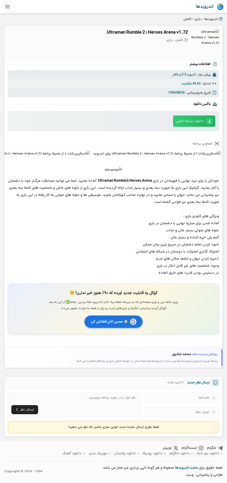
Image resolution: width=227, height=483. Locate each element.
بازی (198, 19)
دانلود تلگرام (179, 453)
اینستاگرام (189, 448)
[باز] (7, 6)
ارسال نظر (27, 409)
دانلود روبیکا (152, 453)
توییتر (167, 448)
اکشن (187, 19)
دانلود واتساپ (125, 453)
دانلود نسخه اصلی (190, 121)
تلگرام (211, 448)
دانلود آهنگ (72, 453)
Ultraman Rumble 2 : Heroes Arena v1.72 (147, 32)
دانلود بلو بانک (207, 453)
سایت (194, 467)
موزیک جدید (97, 453)
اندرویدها (204, 6)
